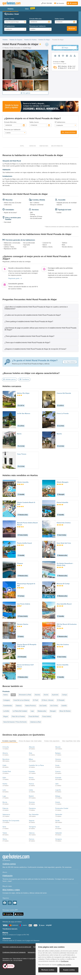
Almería (5, 753)
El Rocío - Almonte (47, 700)
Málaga (57, 796)
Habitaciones (43, 146)
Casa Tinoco (21, 454)
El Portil (35, 700)
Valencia (31, 833)
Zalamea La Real (35, 722)
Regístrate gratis (13, 278)
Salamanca (6, 814)
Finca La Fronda (63, 413)
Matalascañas (42, 711)
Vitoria (5, 839)
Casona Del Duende (64, 393)
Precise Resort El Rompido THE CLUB (26, 645)
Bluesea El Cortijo (63, 583)
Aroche (46, 694)
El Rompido (60, 700)
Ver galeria (26, 93)
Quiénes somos (9, 864)
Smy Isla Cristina (63, 644)
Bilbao (31, 759)
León (4, 790)
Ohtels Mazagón (62, 482)
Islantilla (64, 705)
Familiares (25, 379)
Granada (58, 777)
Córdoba (32, 771)
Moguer (5, 716)
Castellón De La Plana (36, 765)
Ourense (32, 802)
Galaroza (18, 705)
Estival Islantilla (62, 502)
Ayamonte (55, 694)
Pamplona (32, 808)
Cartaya (64, 694)
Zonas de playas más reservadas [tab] (30, 741)
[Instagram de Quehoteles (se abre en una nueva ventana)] (10, 903)
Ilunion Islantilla (62, 665)
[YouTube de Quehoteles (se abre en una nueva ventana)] (15, 903)
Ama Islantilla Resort (64, 604)
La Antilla (6, 711)
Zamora (31, 839)
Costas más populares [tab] (52, 741)
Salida (59, 19)
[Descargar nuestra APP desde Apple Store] (19, 914)
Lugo (4, 796)
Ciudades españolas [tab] (9, 741)
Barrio (19, 434)
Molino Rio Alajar (23, 393)
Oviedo (57, 802)
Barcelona (6, 759)
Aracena (37, 694)
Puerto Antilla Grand (24, 543)
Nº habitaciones (9, 26)
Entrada (35, 19)
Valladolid (58, 833)
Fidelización (8, 876)
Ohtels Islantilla (22, 482)
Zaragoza (58, 839)
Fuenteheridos (7, 705)
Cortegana (6, 700)
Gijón (4, 777)
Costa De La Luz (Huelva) (21, 700)
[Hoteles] (11, 3)
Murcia (5, 802)
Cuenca (57, 771)
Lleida (31, 790)
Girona (31, 777)
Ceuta (57, 765)
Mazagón (53, 711)
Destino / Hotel (9, 19)
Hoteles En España (15, 39)
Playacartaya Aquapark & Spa (26, 584)
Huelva (5, 694)
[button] (72, 3)
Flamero (20, 563)
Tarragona (32, 827)
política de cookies (64, 964)
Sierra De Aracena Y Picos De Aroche (14, 722)
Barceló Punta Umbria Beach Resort (27, 523)
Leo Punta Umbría (23, 604)
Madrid (31, 796)
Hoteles (5, 39)
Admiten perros (10, 379)
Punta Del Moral (33, 716)
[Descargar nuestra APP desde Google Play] (8, 914)
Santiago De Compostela (11, 820)
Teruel (57, 827)
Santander (58, 814)
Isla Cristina (54, 705)
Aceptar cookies (69, 970)
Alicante (58, 747)
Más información (57, 146)
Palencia (5, 808)
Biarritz (59, 434)
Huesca (31, 784)
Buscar (72, 28)
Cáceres (58, 759)
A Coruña (6, 747)
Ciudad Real (7, 771)
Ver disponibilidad (69, 132)
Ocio (27, 9)
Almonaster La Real (25, 694)
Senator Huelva (22, 624)
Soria (4, 827)
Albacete (32, 747)
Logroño (58, 790)
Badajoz (58, 753)
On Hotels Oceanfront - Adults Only (65, 564)
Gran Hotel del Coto (64, 543)
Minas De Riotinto (65, 711)
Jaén (57, 784)
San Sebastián (34, 814)
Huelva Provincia (30, 705)
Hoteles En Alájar (44, 39)
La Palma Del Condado (20, 711)
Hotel (22, 146)
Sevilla (57, 820)
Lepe (32, 711)
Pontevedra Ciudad (61, 808)
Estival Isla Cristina (64, 523)
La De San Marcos (23, 413)
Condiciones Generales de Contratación (14, 952)
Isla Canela (43, 705)
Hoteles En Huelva (30, 39)
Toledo (5, 833)
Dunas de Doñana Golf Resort (25, 666)
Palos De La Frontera (18, 716)
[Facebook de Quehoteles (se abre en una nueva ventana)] (5, 903)
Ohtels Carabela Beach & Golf (26, 503)
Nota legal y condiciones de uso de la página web (17, 947)
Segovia (31, 820)
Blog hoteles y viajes (11, 890)
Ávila (30, 753)
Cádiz (4, 765)
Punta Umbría (46, 716)
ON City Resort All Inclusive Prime (67, 625)
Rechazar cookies (47, 970)
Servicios (32, 146)
